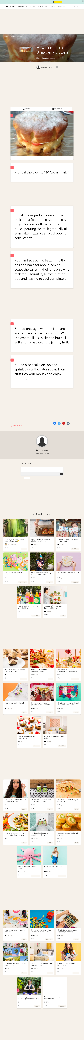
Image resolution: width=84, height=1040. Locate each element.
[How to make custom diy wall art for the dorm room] (68, 692)
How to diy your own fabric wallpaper (54, 737)
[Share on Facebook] (54, 423)
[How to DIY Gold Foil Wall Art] (68, 561)
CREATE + (40, 6)
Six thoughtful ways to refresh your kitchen (39, 834)
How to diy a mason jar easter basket (52, 998)
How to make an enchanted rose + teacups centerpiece (67, 670)
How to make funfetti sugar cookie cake (67, 801)
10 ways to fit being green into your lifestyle (53, 607)
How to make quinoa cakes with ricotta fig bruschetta (15, 834)
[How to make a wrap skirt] (55, 855)
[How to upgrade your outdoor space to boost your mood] (29, 986)
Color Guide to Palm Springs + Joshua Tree (15, 964)
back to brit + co (51, 6)
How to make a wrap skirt (53, 867)
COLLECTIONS (30, 6)
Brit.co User (44, 67)
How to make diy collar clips (15, 703)
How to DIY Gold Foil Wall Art (68, 573)
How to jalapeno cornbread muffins (67, 834)
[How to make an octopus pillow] (29, 855)
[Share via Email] (68, 423)
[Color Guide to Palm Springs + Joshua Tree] (15, 952)
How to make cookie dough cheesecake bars (15, 670)
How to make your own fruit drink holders (28, 607)
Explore (7, 36)
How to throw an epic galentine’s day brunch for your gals (40, 705)
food (24, 548)
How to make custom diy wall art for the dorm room (68, 704)
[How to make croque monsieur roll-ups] (42, 658)
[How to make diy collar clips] (15, 692)
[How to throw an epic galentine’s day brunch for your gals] (42, 692)
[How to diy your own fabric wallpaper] (55, 725)
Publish (61, 474)
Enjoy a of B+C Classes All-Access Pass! (37, 2)
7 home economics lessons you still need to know (41, 801)
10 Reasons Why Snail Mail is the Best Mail (67, 540)
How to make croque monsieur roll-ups (39, 670)
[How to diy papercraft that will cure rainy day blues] (42, 919)
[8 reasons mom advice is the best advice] (68, 952)
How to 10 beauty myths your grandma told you (15, 801)
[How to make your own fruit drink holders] (29, 595)
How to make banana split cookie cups (27, 737)
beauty (23, 809)
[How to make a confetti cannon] (15, 561)
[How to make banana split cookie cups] (29, 725)
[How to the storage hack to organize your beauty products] (68, 919)
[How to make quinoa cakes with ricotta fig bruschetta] (15, 822)
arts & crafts (75, 548)
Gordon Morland (42, 450)
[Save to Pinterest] (63, 423)
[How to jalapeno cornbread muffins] (68, 822)
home (63, 615)
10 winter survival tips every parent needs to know (41, 574)
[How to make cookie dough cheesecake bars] (15, 658)
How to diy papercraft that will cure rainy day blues (41, 931)
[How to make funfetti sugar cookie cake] (68, 788)
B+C (37, 544)
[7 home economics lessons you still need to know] (42, 788)
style (24, 712)
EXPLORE (21, 6)
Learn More (57, 2)
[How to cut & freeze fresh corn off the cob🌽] (15, 528)
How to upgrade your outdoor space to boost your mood (28, 998)
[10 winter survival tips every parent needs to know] (42, 561)
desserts (23, 679)
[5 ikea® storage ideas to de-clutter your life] (42, 952)
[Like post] (57, 67)
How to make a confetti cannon (13, 574)
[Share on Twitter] (59, 423)
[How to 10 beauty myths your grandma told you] (15, 788)
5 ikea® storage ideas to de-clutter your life (41, 964)
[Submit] (70, 6)
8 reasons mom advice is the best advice (67, 964)
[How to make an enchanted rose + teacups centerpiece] (68, 658)
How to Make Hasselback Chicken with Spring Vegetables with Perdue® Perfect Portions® (40, 542)
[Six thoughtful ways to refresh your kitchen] (42, 822)
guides (13, 36)
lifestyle (49, 582)
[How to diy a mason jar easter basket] (55, 986)
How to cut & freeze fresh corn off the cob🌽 (14, 540)
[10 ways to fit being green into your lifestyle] (55, 595)
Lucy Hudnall (13, 544)
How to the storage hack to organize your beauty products (67, 932)
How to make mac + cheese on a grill (15, 931)
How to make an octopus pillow (27, 867)
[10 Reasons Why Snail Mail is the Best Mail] (68, 528)
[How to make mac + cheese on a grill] (15, 919)
